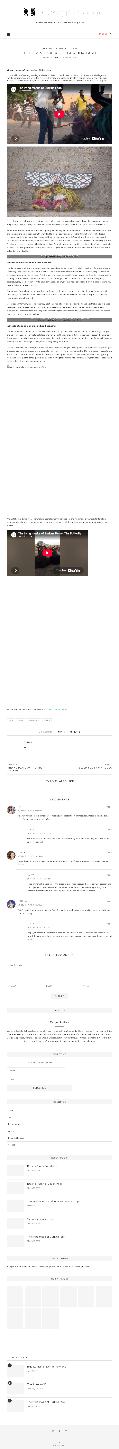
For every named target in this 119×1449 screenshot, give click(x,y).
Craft (43, 48)
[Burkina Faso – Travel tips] (15, 1170)
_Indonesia (12, 1144)
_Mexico (10, 1131)
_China (10, 1110)
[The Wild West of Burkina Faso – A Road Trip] (15, 1206)
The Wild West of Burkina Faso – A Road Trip (53, 1201)
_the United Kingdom (16, 1138)
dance (20, 720)
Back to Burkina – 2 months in (44, 1184)
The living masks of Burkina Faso (46, 1236)
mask (11, 720)
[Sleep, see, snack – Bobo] (15, 1223)
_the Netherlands (14, 1124)
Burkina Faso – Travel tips (41, 1166)
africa (47, 720)
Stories (51, 48)
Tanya (55, 57)
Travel (60, 48)
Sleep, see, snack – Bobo (41, 1219)
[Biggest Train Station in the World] (15, 1371)
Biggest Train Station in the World (46, 1366)
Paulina (23, 901)
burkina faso (33, 720)
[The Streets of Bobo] (15, 1388)
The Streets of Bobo (39, 1384)
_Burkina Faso (72, 48)
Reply (109, 807)
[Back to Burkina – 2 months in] (15, 1188)
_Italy (9, 1117)
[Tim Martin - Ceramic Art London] (15, 1318)
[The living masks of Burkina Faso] (15, 1241)
